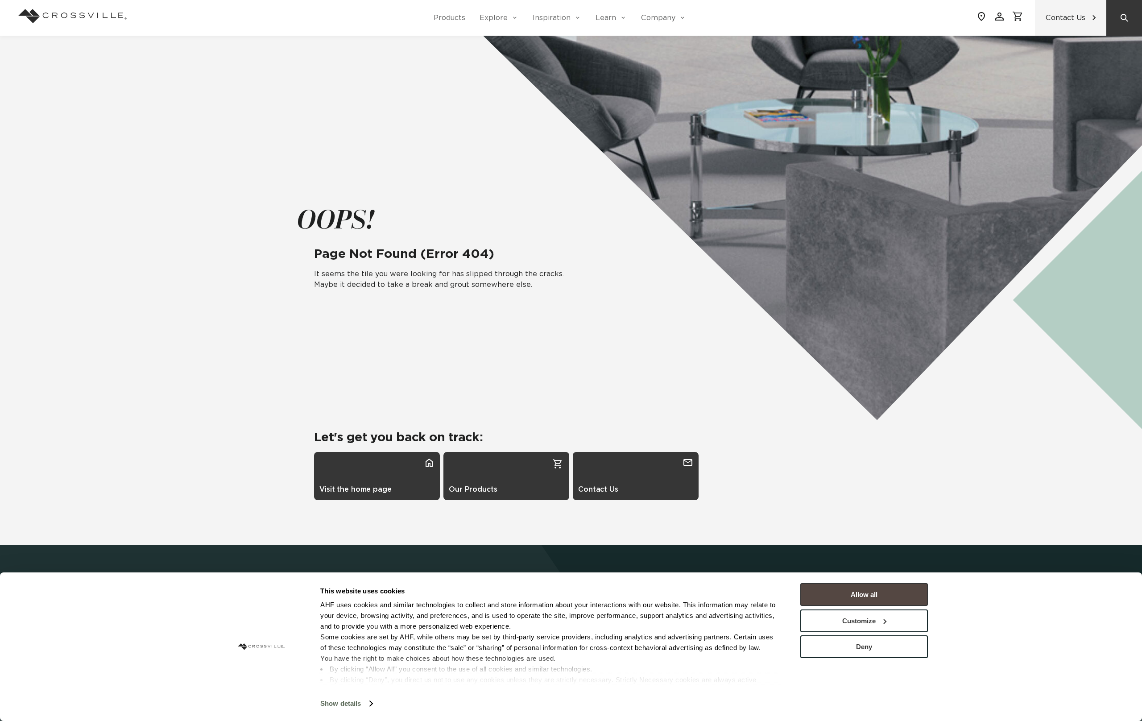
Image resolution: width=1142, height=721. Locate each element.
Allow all (864, 594)
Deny (864, 647)
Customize (859, 621)
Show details (340, 703)
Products (449, 17)
